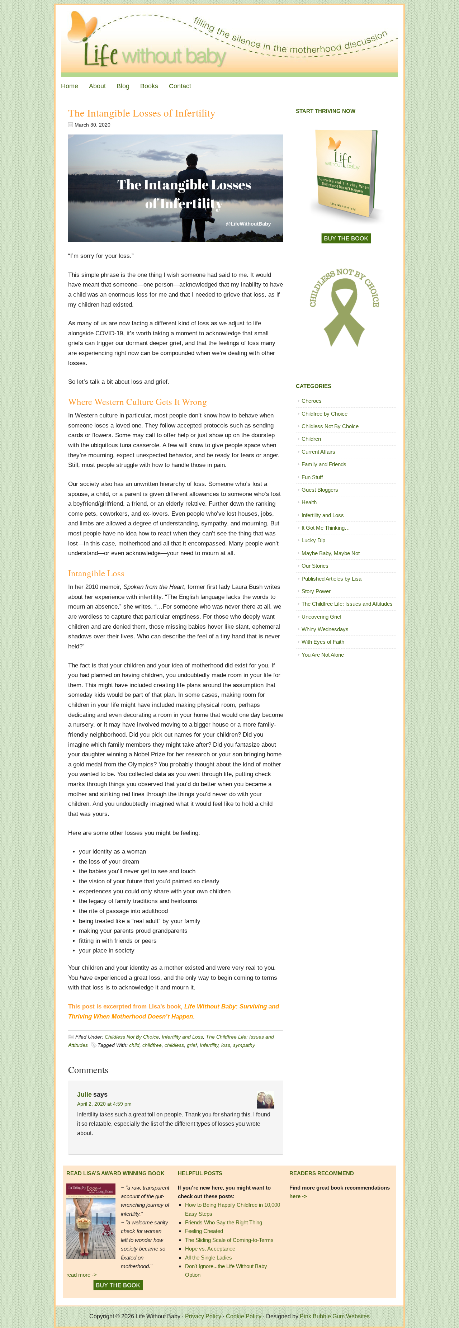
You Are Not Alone (323, 655)
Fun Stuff (312, 477)
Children (311, 439)
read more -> (81, 1275)
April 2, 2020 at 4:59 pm (104, 1104)
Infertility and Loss (182, 1037)
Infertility (209, 1045)
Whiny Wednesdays (325, 629)
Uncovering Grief (321, 617)
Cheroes (312, 401)
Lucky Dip (313, 540)
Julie (84, 1094)
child (134, 1045)
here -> (298, 1196)
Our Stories (315, 566)
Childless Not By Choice (132, 1037)
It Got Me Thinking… (326, 528)
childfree (152, 1045)
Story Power (316, 591)
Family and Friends (324, 464)
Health (309, 502)
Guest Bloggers (320, 490)
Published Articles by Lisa (331, 579)
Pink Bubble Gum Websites (335, 1316)
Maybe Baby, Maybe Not (331, 553)
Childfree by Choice (324, 414)
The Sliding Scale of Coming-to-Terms (229, 1240)
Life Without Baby (229, 41)
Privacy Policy (203, 1316)
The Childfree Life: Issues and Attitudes (347, 604)
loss (225, 1045)
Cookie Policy (243, 1316)
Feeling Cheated (204, 1231)
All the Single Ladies (208, 1257)
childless (174, 1045)
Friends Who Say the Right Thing (223, 1222)
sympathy (244, 1045)
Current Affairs (318, 452)
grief (192, 1045)
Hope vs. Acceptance (210, 1249)
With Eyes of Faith (323, 642)
